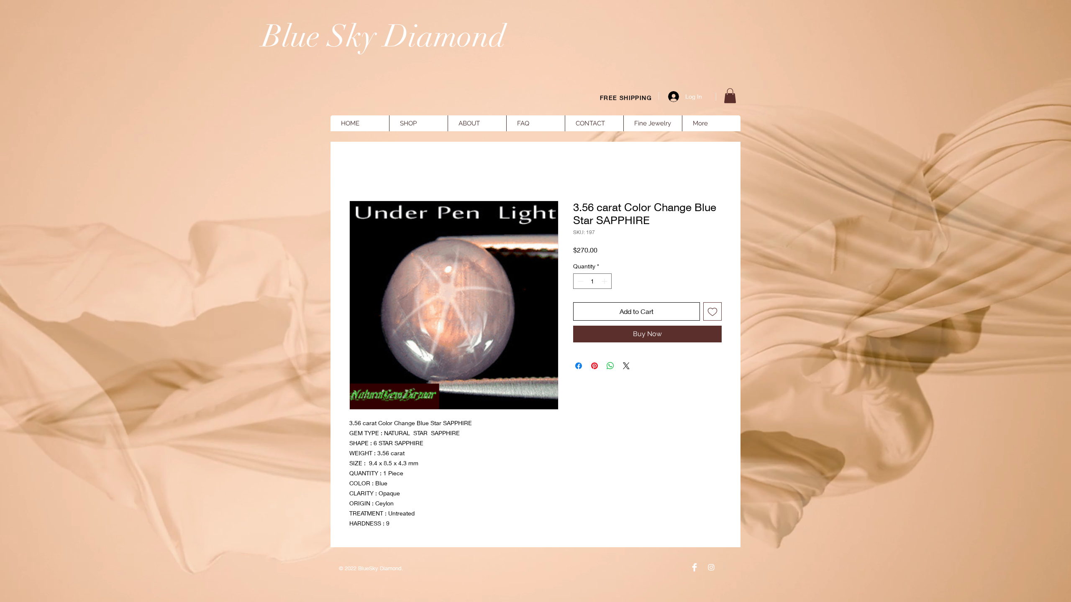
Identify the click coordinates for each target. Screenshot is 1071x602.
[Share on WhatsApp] (610, 366)
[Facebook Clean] (694, 567)
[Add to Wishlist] (712, 311)
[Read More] (938, 79)
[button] (730, 95)
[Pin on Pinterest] (594, 366)
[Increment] (605, 281)
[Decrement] (579, 281)
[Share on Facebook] (579, 366)
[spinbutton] (592, 281)
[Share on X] (626, 366)
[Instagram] (711, 567)
